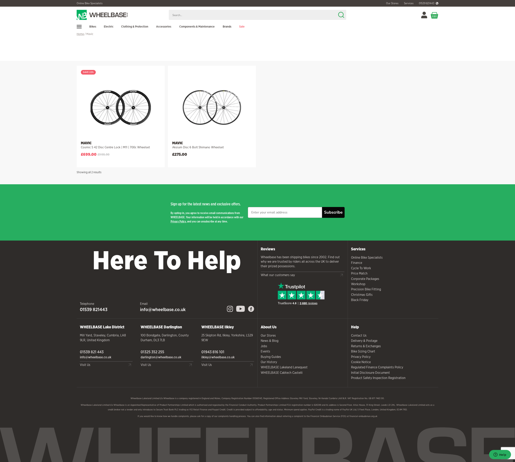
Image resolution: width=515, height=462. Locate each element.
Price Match (359, 273)
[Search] (341, 15)
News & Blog (269, 341)
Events (265, 351)
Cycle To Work (361, 268)
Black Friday (359, 300)
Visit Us (85, 365)
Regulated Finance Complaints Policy (377, 367)
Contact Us (359, 335)
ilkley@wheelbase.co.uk (218, 357)
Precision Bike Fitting (366, 289)
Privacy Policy (178, 221)
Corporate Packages (365, 279)
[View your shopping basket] (434, 15)
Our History (269, 362)
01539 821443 (426, 3)
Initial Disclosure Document (370, 373)
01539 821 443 (92, 351)
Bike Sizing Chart (363, 351)
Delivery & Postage (364, 341)
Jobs (264, 346)
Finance (356, 263)
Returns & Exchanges (366, 346)
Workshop (358, 284)
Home (80, 34)
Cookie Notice (361, 362)
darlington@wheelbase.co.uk (161, 357)
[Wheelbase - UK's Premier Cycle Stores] (121, 15)
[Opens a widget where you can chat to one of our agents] (500, 455)
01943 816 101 (212, 351)
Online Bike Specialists (90, 3)
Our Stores (268, 335)
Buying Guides (271, 357)
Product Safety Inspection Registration (378, 378)
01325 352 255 (152, 351)
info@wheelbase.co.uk (163, 309)
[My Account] (424, 15)
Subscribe (333, 212)
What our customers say (278, 275)
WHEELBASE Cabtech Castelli (282, 373)
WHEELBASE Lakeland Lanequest (284, 367)
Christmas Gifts (362, 295)
